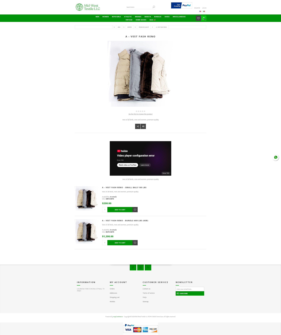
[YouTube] (140, 267)
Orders (112, 289)
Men (97, 17)
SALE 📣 (153, 20)
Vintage (129, 20)
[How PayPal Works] (181, 5)
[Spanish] (204, 11)
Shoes (167, 17)
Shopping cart (115, 297)
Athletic (128, 17)
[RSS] (148, 267)
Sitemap (146, 302)
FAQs (145, 297)
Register (197, 8)
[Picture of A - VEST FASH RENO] (140, 106)
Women (105, 17)
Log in (204, 8)
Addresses (113, 293)
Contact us (146, 289)
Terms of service (149, 293)
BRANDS (138, 17)
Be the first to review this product (140, 114)
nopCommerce (118, 317)
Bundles (157, 17)
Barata (148, 17)
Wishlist (112, 302)
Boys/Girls (116, 17)
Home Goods (141, 20)
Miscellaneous (179, 17)
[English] (200, 11)
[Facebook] (133, 267)
